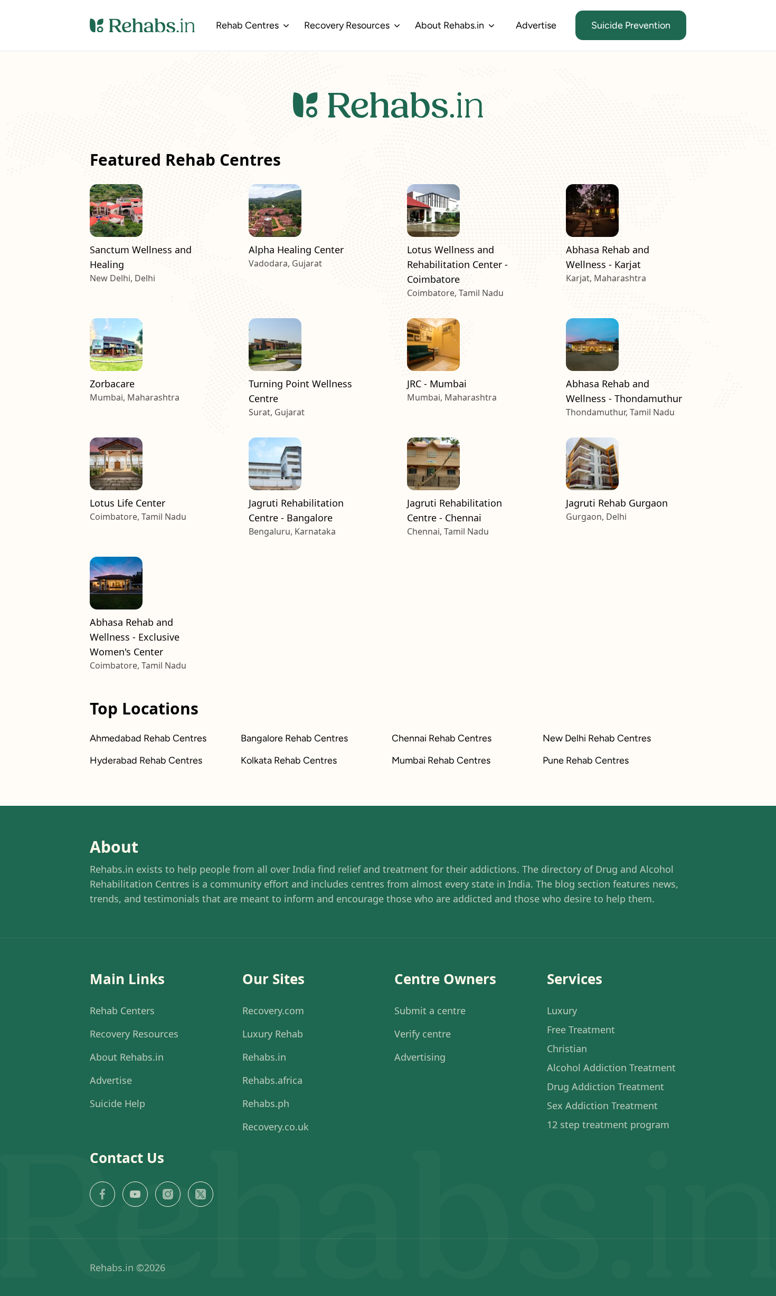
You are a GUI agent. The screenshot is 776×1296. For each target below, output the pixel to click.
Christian (567, 1048)
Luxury (562, 1010)
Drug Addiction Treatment (605, 1086)
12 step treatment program (608, 1124)
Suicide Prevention (630, 25)
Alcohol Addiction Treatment (611, 1067)
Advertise (536, 25)
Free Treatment (581, 1029)
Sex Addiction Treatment (602, 1105)
